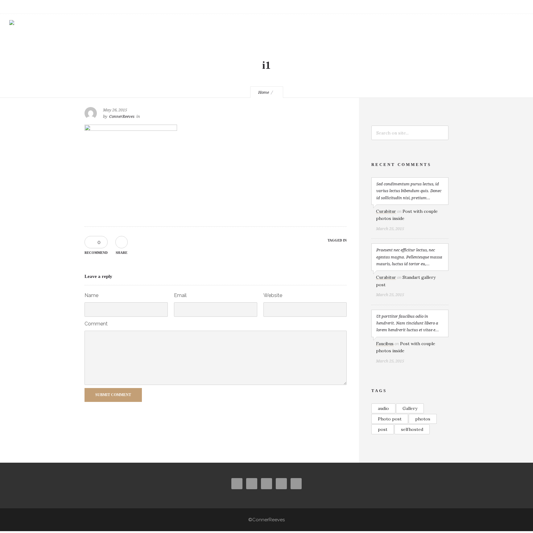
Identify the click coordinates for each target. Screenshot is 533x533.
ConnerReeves (121, 116)
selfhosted (412, 429)
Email (180, 295)
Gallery (410, 408)
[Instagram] (462, 7)
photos (422, 419)
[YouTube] (490, 7)
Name (91, 295)
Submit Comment (113, 395)
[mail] (503, 7)
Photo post (390, 419)
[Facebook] (449, 7)
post (382, 429)
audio (383, 408)
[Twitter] (476, 7)
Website (272, 295)
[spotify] (517, 7)
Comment (96, 324)
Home (263, 92)
